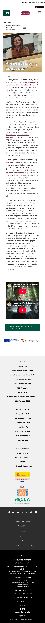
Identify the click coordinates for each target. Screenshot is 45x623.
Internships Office (22, 427)
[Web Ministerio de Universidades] (22, 474)
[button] (22, 327)
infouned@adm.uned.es (22, 612)
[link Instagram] (26, 513)
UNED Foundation (22, 388)
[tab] (22, 327)
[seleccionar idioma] (26, 2)
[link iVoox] (35, 513)
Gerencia (22, 362)
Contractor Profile (22, 366)
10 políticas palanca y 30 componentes (20, 171)
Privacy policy (23, 531)
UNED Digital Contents (22, 431)
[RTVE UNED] (39, 6)
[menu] (40, 13)
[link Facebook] (8, 513)
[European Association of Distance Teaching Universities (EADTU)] (22, 492)
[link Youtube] (17, 513)
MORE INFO (22, 605)
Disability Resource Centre (22, 418)
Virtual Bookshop (22, 453)
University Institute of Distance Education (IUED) (22, 396)
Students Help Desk (22, 414)
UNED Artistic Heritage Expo (22, 466)
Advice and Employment (22, 422)
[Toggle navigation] (9, 76)
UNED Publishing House (22, 457)
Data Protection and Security (22, 546)
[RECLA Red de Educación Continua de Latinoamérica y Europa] (22, 500)
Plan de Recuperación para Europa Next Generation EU (22, 83)
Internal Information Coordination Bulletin (22, 375)
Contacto (9, 27)
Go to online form (25, 563)
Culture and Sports (22, 448)
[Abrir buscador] (23, 2)
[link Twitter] (12, 513)
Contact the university (22, 521)
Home (9, 23)
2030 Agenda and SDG (22, 401)
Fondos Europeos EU (13, 25)
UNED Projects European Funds (22, 370)
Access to (22, 461)
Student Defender (22, 440)
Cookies (22, 541)
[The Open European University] (22, 484)
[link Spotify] (30, 513)
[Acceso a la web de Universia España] (22, 479)
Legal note (22, 536)
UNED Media (22, 392)
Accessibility (22, 526)
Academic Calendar (22, 409)
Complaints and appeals (22, 435)
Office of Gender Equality (22, 379)
